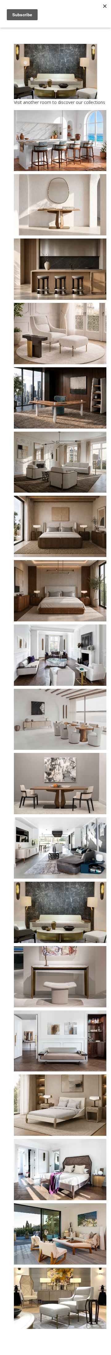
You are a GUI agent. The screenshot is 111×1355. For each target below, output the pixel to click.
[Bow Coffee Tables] (56, 91)
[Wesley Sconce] (93, 48)
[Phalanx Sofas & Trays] (55, 79)
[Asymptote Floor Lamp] (25, 63)
